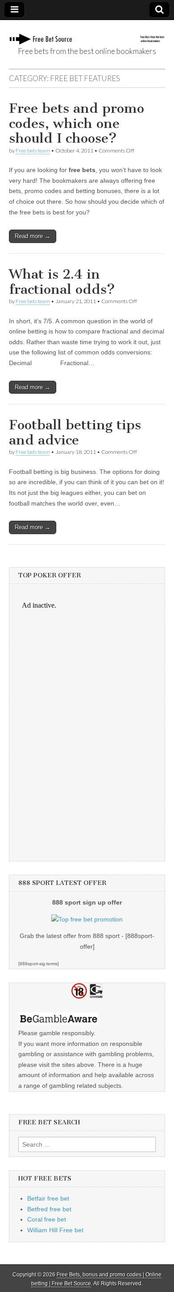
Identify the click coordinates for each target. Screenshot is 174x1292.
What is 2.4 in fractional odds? (62, 281)
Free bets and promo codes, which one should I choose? (76, 123)
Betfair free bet (48, 1198)
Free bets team (33, 150)
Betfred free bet (49, 1209)
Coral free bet (46, 1219)
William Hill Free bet (55, 1230)
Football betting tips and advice (75, 432)
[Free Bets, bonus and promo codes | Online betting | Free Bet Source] (87, 34)
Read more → (32, 236)
